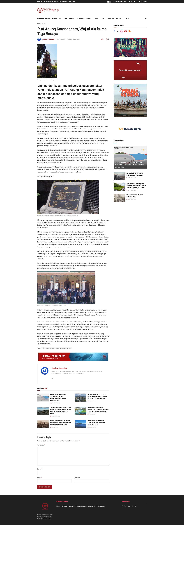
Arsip (128, 18)
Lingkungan (80, 18)
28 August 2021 (61, 39)
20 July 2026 (54, 427)
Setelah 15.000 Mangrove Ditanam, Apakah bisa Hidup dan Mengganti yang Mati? (136, 186)
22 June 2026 (92, 427)
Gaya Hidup (120, 18)
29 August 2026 (55, 403)
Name (39, 469)
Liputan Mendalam (43, 18)
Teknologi (110, 18)
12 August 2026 (93, 401)
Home (39, 23)
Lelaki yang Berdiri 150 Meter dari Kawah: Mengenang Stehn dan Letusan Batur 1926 (60, 422)
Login (145, 1)
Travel (71, 18)
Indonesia (48, 519)
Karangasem (50, 348)
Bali (43, 348)
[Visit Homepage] (48, 10)
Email (39, 478)
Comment (41, 445)
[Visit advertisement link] (73, 357)
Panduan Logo (101, 506)
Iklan (57, 506)
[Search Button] (146, 18)
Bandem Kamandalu (48, 39)
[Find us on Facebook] (129, 2)
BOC (44, 519)
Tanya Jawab (91, 506)
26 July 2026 (92, 414)
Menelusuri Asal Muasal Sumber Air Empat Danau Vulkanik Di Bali (96, 422)
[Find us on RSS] (137, 2)
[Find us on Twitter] (132, 2)
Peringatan (64, 506)
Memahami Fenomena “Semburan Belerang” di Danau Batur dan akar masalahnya (98, 409)
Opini (65, 18)
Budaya (95, 18)
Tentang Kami (71, 1)
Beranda (39, 1)
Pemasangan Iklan (48, 1)
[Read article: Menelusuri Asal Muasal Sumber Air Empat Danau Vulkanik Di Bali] (80, 424)
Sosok (89, 18)
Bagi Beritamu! (63, 1)
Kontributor (72, 506)
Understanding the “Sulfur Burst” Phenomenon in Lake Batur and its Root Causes (97, 396)
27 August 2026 (131, 199)
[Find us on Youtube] (134, 2)
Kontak (56, 1)
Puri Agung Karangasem (63, 348)
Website (77, 477)
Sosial (102, 18)
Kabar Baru (76, 39)
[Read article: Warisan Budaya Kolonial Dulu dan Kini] (119, 198)
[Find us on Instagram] (139, 2)
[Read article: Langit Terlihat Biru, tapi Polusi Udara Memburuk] (119, 176)
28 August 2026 (131, 177)
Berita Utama (56, 18)
